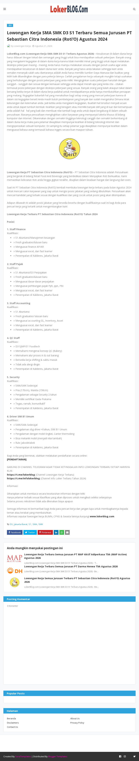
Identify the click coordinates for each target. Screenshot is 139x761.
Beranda (11, 718)
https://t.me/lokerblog (21, 474)
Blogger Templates (57, 756)
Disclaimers (13, 722)
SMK (40, 524)
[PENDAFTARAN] (16, 459)
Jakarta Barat (20, 524)
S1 (30, 524)
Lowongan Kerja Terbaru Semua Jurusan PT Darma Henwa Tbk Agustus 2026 (71, 566)
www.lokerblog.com (102, 516)
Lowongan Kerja (22, 45)
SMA (35, 524)
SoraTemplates (23, 756)
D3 (11, 524)
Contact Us (12, 726)
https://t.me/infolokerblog (23, 478)
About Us (75, 718)
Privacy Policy (77, 722)
